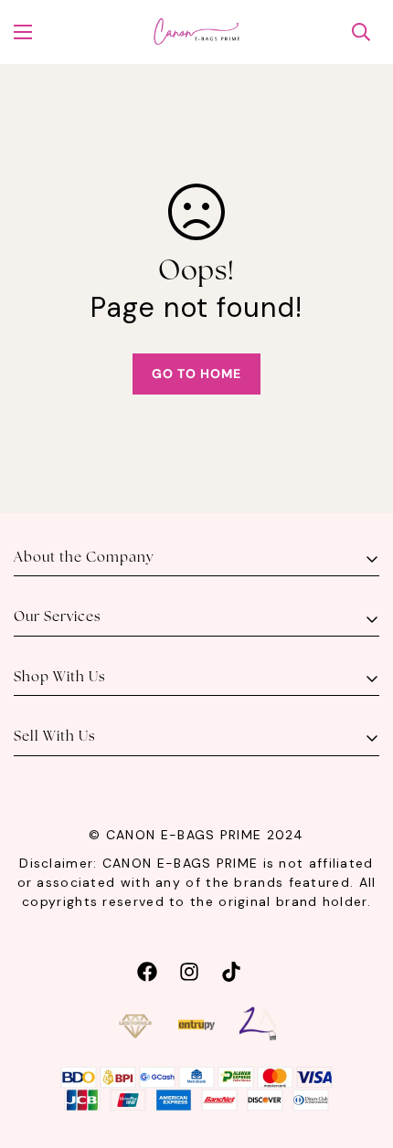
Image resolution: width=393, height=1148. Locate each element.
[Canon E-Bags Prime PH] (196, 32)
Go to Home (196, 373)
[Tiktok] (231, 969)
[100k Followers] (189, 969)
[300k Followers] (147, 969)
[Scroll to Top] (360, 1051)
